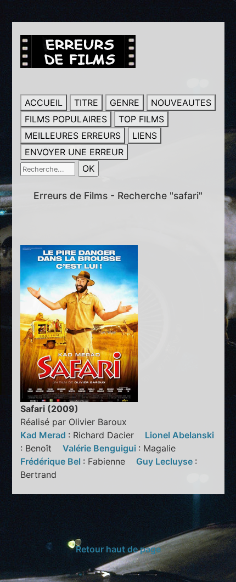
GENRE (124, 102)
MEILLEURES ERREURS (73, 135)
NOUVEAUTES (181, 102)
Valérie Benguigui (100, 448)
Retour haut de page (118, 549)
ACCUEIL (44, 102)
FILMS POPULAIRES (66, 119)
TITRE (86, 102)
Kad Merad (44, 435)
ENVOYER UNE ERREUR (74, 151)
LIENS (144, 135)
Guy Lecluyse (165, 461)
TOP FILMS (141, 119)
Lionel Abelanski (179, 435)
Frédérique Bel (51, 461)
